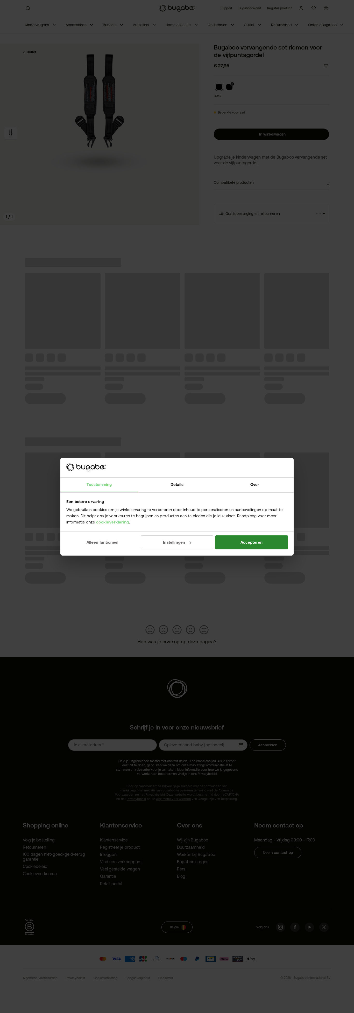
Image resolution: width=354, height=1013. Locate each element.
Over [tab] (254, 484)
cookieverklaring (112, 522)
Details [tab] (177, 484)
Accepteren (251, 542)
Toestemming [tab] (99, 484)
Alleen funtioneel (103, 542)
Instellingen (174, 542)
